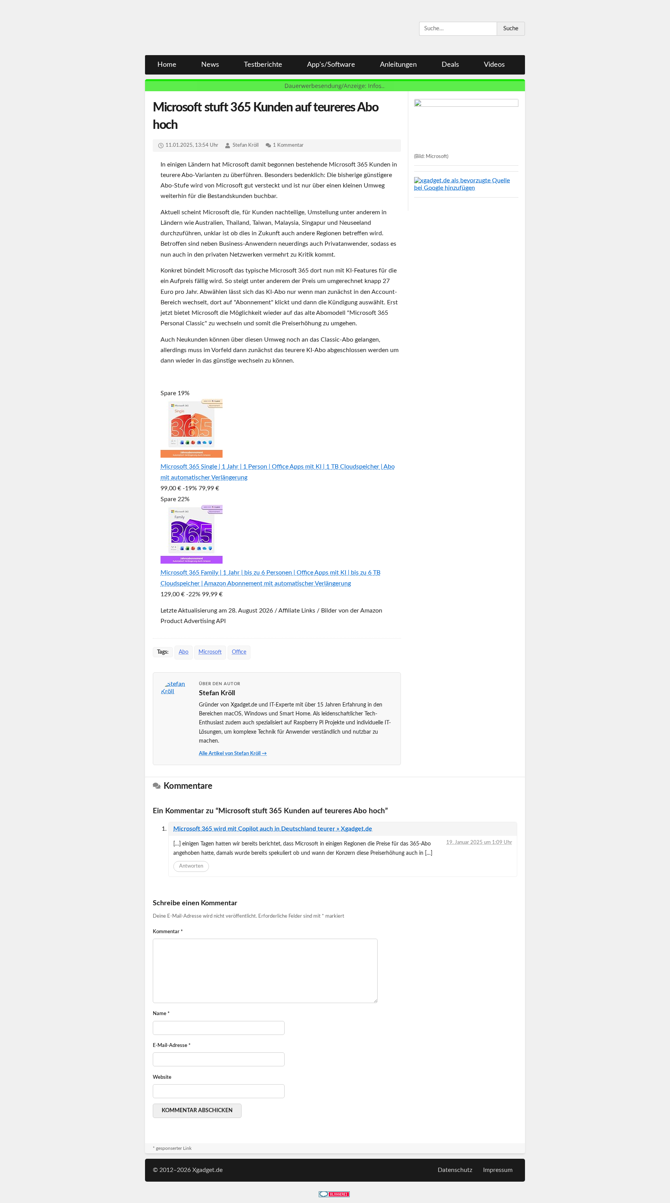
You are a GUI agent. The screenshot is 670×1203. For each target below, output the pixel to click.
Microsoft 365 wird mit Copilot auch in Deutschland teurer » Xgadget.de (272, 829)
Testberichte (263, 64)
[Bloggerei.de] (334, 1195)
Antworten (191, 866)
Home (166, 64)
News (210, 64)
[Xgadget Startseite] (220, 28)
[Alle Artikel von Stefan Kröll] (176, 696)
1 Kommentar (288, 145)
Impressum (498, 1170)
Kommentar (168, 931)
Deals (450, 64)
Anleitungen (398, 64)
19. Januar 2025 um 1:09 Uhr (479, 842)
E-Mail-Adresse (172, 1045)
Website (162, 1077)
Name (161, 1013)
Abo (183, 652)
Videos (494, 64)
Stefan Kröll (246, 145)
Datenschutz (455, 1170)
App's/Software (331, 64)
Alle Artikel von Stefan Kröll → (233, 753)
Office (239, 652)
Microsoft (210, 652)
